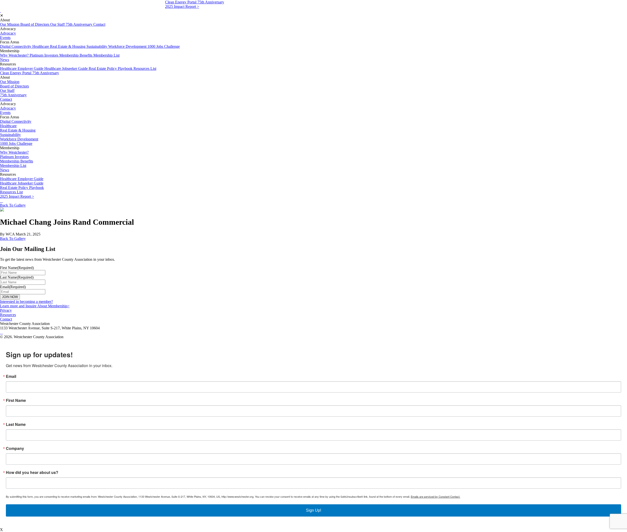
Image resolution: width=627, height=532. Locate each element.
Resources (8, 315)
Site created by (16, 341)
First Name (16, 400)
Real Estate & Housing (68, 46)
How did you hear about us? (32, 472)
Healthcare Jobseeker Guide (66, 68)
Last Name (16, 424)
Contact (99, 24)
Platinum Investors (44, 55)
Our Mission (10, 24)
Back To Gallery (13, 205)
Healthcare (41, 46)
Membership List (106, 55)
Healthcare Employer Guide (22, 68)
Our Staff (58, 24)
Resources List (144, 68)
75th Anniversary (210, 2)
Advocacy (8, 33)
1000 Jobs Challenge (163, 46)
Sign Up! (313, 510)
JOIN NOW (10, 297)
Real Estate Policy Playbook (111, 68)
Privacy (6, 310)
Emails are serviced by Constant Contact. (435, 496)
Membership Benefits (76, 55)
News (4, 60)
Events (5, 38)
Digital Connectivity (16, 46)
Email (11, 376)
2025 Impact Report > (182, 6)
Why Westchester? (15, 55)
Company (15, 448)
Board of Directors (35, 24)
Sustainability (97, 46)
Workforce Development (127, 46)
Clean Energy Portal (181, 2)
